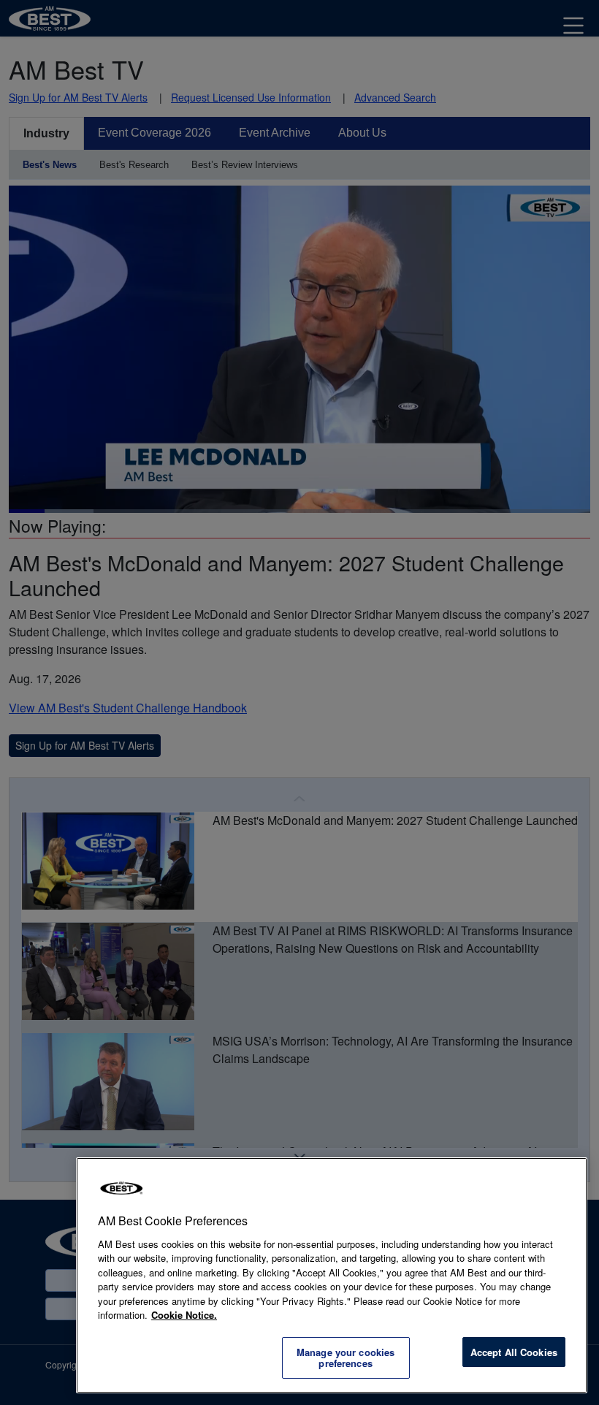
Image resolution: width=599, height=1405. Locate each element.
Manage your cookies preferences (345, 1358)
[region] (331, 1275)
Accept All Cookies (513, 1352)
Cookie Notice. (184, 1315)
